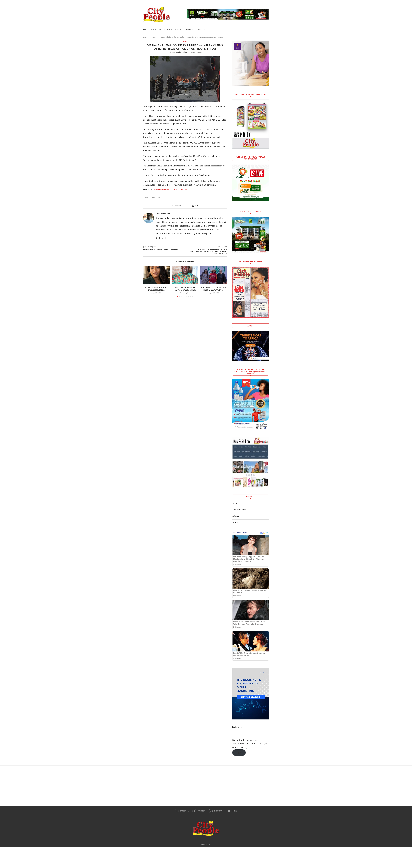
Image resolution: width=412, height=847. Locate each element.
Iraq (152, 197)
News (152, 29)
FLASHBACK (189, 29)
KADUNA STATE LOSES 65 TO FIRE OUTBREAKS (169, 189)
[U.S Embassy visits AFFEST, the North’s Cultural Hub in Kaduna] (213, 275)
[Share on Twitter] (193, 206)
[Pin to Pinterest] (195, 206)
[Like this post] (188, 206)
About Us (236, 503)
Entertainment (164, 29)
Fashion (178, 29)
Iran (146, 197)
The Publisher (239, 510)
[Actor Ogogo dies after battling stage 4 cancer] (185, 275)
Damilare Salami (181, 52)
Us (159, 197)
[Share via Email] (197, 206)
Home (145, 29)
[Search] (268, 29)
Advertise (201, 29)
